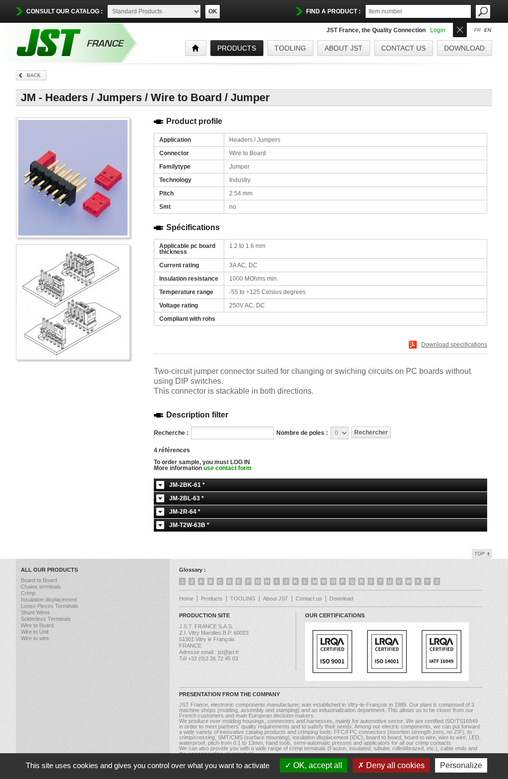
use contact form (227, 468)
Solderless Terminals (46, 619)
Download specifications (454, 344)
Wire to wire (35, 638)
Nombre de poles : (302, 432)
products (236, 48)
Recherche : (171, 432)
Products (212, 598)
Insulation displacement (49, 599)
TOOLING (290, 48)
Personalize (461, 765)
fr (477, 30)
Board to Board (39, 580)
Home (186, 598)
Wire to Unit (35, 632)
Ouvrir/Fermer (460, 29)
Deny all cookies (394, 765)
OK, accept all (316, 765)
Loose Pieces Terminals (49, 606)
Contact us (403, 48)
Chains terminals (41, 587)
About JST (343, 48)
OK (212, 11)
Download (464, 48)
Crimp (28, 593)
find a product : (333, 11)
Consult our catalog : (64, 11)
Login (437, 30)
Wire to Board (37, 625)
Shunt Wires (35, 612)
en (487, 30)
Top (479, 553)
